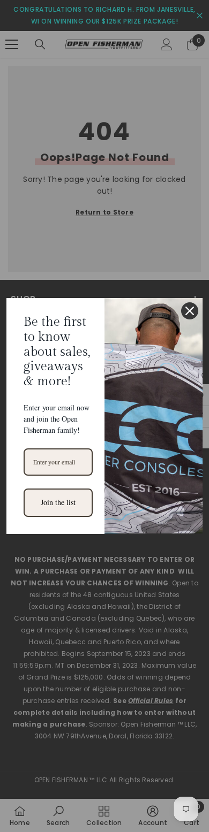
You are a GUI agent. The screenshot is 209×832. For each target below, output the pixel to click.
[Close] (190, 311)
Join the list (58, 502)
